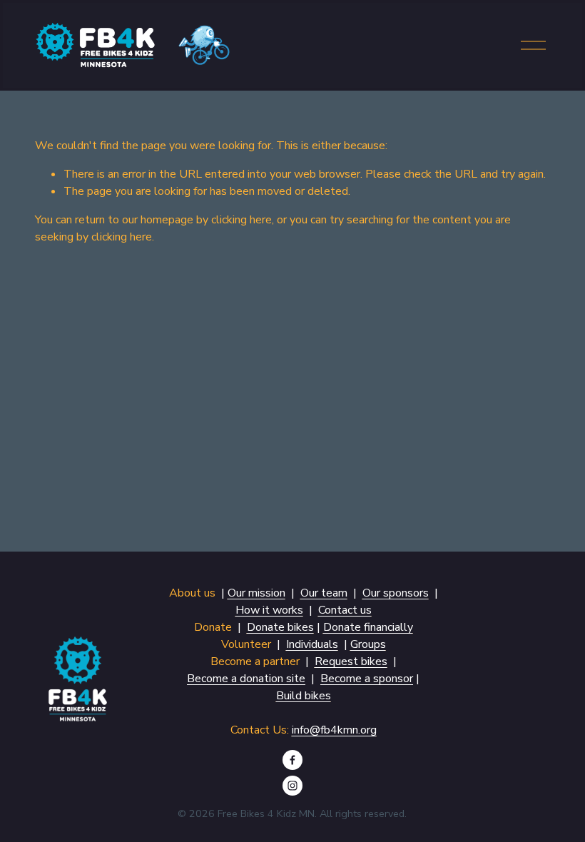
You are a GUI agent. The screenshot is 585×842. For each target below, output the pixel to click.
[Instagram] (292, 786)
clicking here (241, 220)
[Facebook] (292, 760)
